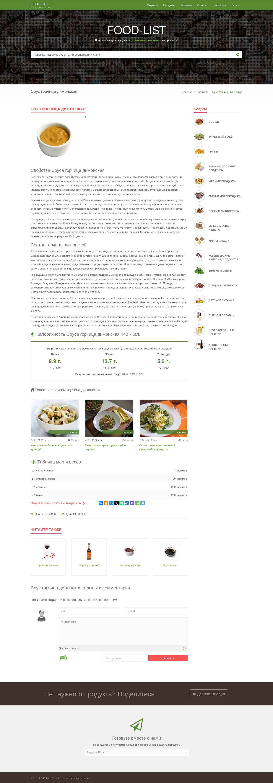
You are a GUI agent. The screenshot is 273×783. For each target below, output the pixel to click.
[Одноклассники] (106, 503)
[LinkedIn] (127, 503)
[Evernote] (121, 503)
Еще (235, 5)
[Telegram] (142, 503)
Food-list (40, 5)
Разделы (200, 109)
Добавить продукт (210, 693)
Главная (187, 92)
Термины (186, 5)
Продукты (169, 5)
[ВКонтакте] (101, 503)
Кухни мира (219, 5)
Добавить (168, 658)
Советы (201, 5)
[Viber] (132, 503)
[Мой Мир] (111, 503)
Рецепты (152, 5)
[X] (116, 503)
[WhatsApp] (137, 503)
